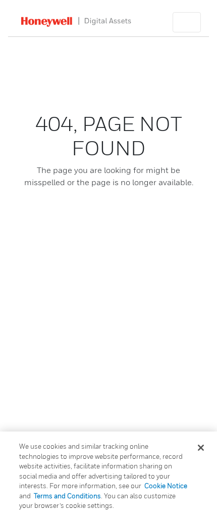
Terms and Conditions (67, 496)
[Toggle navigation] (187, 22)
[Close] (201, 448)
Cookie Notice (165, 486)
